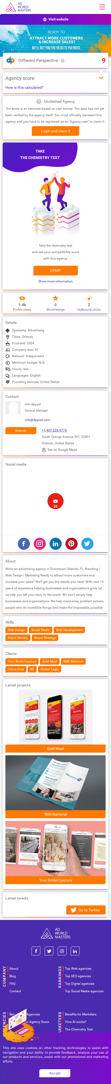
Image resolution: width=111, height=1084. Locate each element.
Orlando (21, 431)
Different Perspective (38, 60)
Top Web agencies (78, 968)
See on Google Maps (62, 450)
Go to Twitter (89, 910)
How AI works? (75, 1022)
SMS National (55, 814)
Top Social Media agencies (84, 991)
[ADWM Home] (55, 930)
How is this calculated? (24, 87)
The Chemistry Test (79, 1029)
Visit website (58, 19)
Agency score (19, 78)
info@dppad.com (37, 420)
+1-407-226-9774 (54, 430)
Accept (55, 1073)
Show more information (55, 281)
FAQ (12, 984)
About (13, 968)
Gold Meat (55, 748)
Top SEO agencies (78, 976)
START (55, 270)
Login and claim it (55, 131)
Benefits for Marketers (80, 1014)
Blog (12, 976)
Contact (15, 991)
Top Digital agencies (79, 984)
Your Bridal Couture (55, 880)
